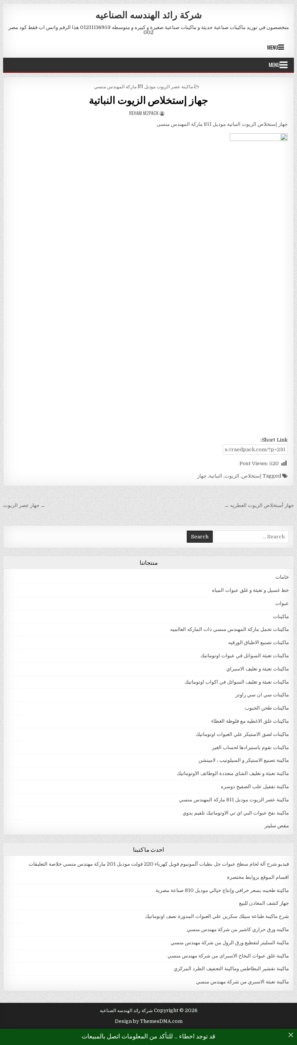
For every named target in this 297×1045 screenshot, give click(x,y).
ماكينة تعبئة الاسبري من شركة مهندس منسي (242, 982)
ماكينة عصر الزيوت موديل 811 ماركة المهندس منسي (143, 86)
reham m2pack (144, 113)
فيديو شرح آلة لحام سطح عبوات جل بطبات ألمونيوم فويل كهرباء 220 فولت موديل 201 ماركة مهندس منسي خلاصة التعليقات (159, 864)
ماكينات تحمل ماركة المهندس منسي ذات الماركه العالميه (229, 629)
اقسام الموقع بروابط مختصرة (258, 877)
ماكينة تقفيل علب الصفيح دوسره (255, 786)
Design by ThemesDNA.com (149, 1021)
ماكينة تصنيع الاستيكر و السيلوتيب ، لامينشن (243, 760)
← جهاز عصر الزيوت (24, 505)
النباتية (215, 476)
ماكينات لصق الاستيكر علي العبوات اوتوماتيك (242, 734)
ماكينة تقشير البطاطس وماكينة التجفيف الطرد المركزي (231, 968)
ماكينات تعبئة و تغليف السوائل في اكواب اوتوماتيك (236, 682)
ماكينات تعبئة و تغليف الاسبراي (257, 669)
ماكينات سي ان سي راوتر (262, 695)
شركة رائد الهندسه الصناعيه (149, 14)
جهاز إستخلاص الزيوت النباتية (148, 100)
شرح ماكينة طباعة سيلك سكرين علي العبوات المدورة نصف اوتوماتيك (217, 916)
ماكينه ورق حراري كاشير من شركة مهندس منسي (238, 929)
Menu (272, 47)
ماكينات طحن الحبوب (267, 708)
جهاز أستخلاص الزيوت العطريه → (259, 505)
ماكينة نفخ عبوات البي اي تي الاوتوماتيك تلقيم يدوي (236, 813)
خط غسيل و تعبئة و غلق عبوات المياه (250, 590)
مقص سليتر (277, 825)
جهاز (202, 476)
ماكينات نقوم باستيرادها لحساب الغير (250, 747)
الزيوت (232, 476)
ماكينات (281, 616)
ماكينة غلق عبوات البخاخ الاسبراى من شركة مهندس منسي (228, 956)
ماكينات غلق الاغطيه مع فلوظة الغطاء (250, 721)
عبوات (282, 603)
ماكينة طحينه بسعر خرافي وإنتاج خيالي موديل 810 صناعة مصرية (222, 890)
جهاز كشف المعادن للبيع (264, 903)
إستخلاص (251, 476)
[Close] (291, 1035)
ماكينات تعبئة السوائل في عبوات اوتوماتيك (244, 655)
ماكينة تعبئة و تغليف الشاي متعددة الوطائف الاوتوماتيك (233, 773)
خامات (282, 577)
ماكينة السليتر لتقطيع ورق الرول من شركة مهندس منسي (230, 942)
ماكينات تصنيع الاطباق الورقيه (258, 642)
